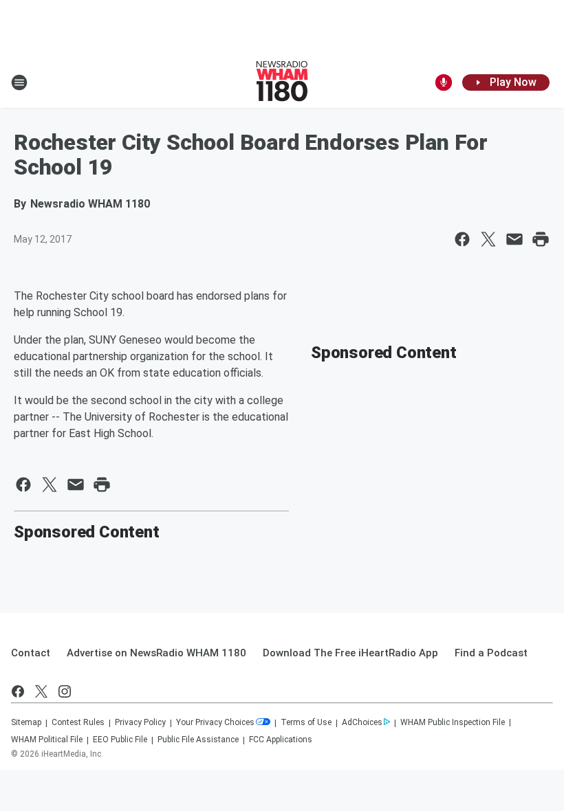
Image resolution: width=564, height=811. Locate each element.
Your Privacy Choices (215, 722)
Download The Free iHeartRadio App (350, 653)
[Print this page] (540, 239)
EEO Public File (120, 739)
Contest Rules (78, 722)
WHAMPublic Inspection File (452, 722)
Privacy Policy (140, 722)
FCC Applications (280, 739)
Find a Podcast (491, 653)
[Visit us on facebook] (18, 691)
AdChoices (362, 722)
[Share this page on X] (488, 239)
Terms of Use (306, 722)
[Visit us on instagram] (64, 691)
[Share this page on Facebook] (462, 239)
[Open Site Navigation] (19, 82)
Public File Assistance (198, 739)
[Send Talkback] (443, 82)
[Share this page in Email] (514, 239)
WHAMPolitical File (47, 739)
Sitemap (26, 722)
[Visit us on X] (41, 691)
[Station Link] (282, 82)
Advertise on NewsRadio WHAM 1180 (156, 653)
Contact (30, 653)
